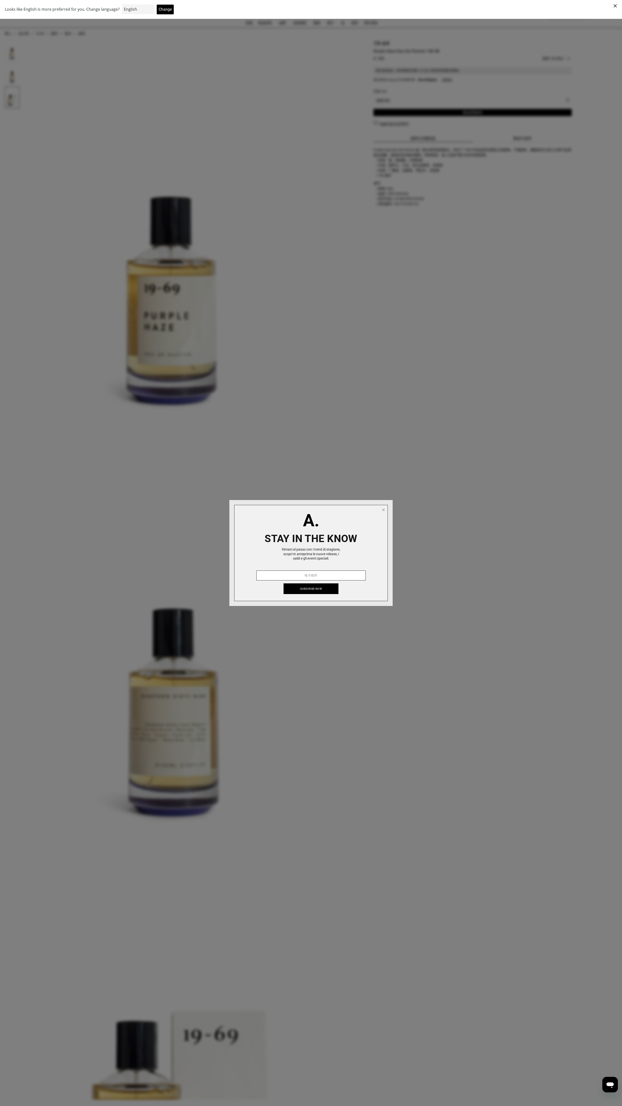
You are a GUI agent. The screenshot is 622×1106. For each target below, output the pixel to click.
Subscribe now (311, 588)
